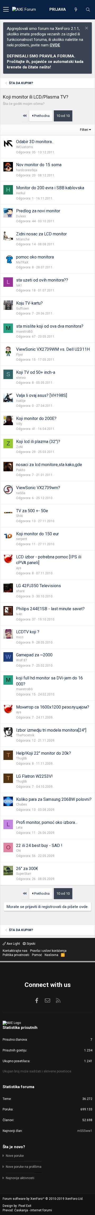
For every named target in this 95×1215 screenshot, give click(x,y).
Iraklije (21, 401)
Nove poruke (15, 1156)
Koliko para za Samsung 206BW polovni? (54, 799)
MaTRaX (22, 262)
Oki (18, 850)
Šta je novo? (14, 1146)
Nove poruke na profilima (23, 1167)
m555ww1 (84, 1131)
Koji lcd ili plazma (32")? (38, 441)
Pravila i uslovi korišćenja (48, 951)
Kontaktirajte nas (15, 951)
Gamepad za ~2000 (34, 654)
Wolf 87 (21, 660)
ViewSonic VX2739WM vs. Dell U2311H (53, 349)
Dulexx (21, 216)
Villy (19, 424)
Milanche (23, 239)
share (20, 591)
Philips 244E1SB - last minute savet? (50, 608)
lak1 (19, 285)
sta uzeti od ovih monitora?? (42, 280)
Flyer (19, 355)
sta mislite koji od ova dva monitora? (49, 326)
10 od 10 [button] (63, 116)
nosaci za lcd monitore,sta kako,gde (49, 464)
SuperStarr (23, 874)
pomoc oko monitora (35, 257)
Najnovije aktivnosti (20, 1178)
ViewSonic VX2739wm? (38, 487)
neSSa (20, 493)
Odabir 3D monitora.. (34, 141)
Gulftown (22, 308)
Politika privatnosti (16, 955)
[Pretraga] (88, 10)
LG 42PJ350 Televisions (38, 585)
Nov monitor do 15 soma (38, 164)
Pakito (20, 470)
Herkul (20, 193)
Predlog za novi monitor (38, 210)
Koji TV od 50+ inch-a (35, 372)
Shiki (19, 516)
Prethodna (41, 116)
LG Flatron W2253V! (34, 776)
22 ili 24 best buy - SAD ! (39, 845)
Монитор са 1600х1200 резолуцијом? (52, 707)
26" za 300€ (27, 868)
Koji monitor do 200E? (36, 418)
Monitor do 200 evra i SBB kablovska (50, 187)
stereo (21, 378)
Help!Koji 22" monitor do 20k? (43, 753)
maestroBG (24, 331)
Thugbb (21, 758)
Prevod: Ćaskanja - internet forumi (27, 1210)
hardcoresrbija (26, 170)
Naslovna (51, 955)
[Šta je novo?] (76, 10)
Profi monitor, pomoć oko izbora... (46, 822)
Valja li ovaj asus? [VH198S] (41, 395)
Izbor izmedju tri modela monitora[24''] (51, 730)
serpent (21, 539)
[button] (6, 9)
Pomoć (37, 955)
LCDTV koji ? (27, 631)
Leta (19, 827)
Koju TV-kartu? (29, 303)
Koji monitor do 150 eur (37, 533)
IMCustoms (24, 147)
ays (18, 568)
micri (19, 637)
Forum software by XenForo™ (43, 1199)
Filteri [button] (84, 130)
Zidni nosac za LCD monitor (41, 233)
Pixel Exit (24, 1206)
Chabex (21, 804)
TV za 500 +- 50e (32, 510)
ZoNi (19, 447)
